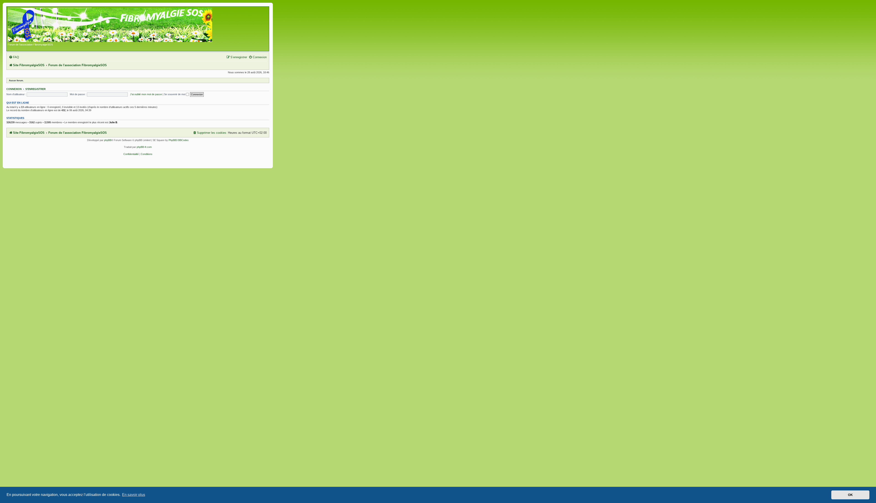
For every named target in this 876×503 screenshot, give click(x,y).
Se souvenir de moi (175, 94)
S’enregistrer (35, 89)
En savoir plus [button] (133, 495)
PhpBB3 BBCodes (179, 140)
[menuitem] (14, 57)
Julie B (113, 122)
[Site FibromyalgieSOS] (117, 25)
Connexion (14, 89)
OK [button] (850, 495)
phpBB (107, 140)
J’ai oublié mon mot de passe (146, 94)
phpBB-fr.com (144, 147)
